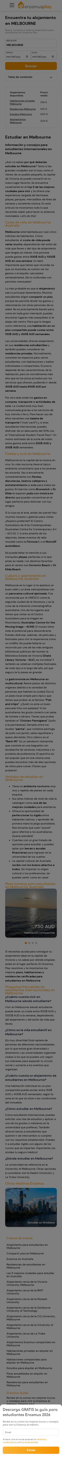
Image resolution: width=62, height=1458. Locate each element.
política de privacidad (27, 1442)
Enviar (31, 1450)
